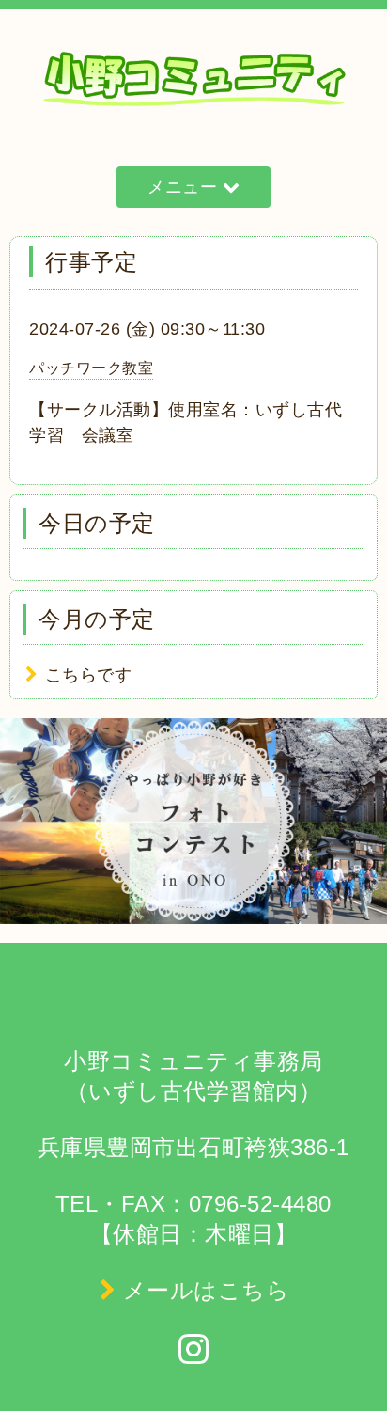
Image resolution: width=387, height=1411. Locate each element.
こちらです (88, 675)
